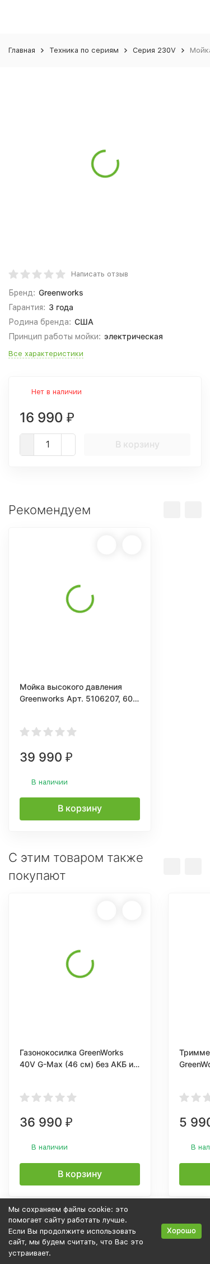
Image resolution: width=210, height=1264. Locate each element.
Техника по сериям (84, 50)
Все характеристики (45, 353)
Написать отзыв (99, 274)
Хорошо (181, 1230)
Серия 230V (154, 50)
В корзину (137, 444)
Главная (21, 50)
